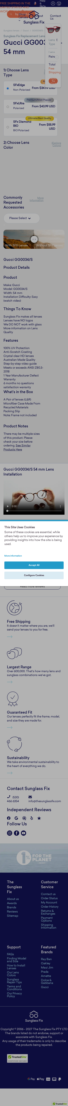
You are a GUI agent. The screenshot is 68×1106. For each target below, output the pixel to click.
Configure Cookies (34, 575)
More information (13, 556)
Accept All (34, 565)
